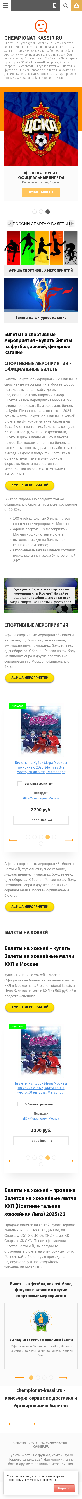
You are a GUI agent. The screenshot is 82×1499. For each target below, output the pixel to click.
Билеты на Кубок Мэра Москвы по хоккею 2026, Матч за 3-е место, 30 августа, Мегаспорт (41, 767)
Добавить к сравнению (38, 783)
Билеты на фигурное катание (41, 318)
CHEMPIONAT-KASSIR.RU (33, 38)
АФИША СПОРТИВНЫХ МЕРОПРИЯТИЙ (41, 270)
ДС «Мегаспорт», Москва (41, 798)
